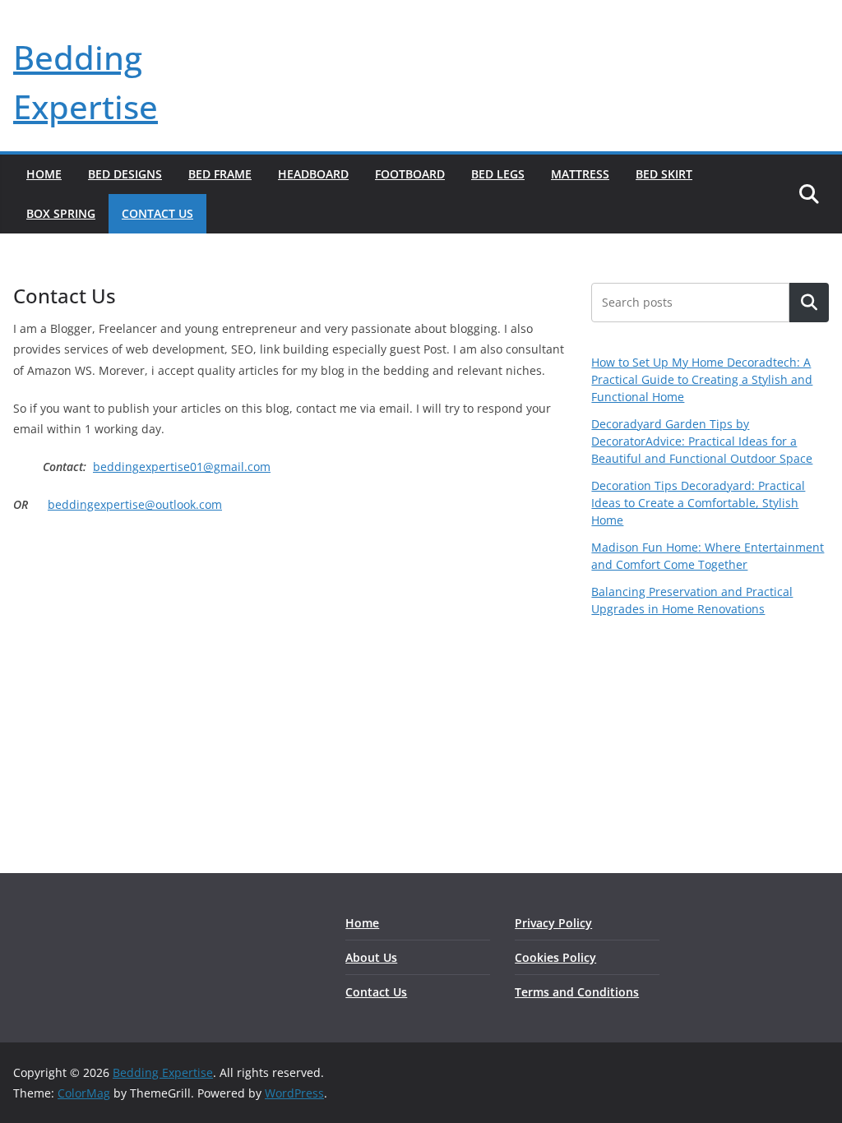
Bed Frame (220, 174)
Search (809, 303)
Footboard (410, 174)
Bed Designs (125, 174)
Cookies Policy (555, 957)
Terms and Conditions (577, 992)
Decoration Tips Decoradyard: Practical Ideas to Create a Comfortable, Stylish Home (698, 503)
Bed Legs (498, 174)
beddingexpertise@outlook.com (135, 504)
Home (44, 174)
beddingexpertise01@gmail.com (182, 466)
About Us (371, 957)
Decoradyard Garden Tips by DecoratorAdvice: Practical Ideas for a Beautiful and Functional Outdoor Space (701, 441)
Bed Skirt (664, 174)
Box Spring (60, 213)
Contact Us (157, 213)
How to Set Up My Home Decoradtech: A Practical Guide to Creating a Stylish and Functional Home (701, 379)
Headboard (313, 174)
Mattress (580, 174)
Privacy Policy (553, 923)
